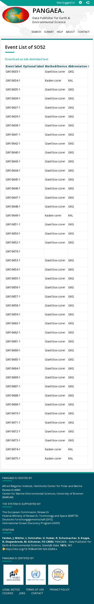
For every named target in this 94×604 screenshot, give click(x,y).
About (70, 31)
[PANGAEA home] (15, 11)
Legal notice (11, 589)
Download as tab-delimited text (26, 59)
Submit (49, 31)
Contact (84, 31)
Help (60, 31)
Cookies (7, 593)
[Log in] (87, 2)
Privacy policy (60, 589)
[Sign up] (80, 2)
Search (36, 31)
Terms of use (35, 589)
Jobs (22, 593)
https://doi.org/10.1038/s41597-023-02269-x (31, 549)
